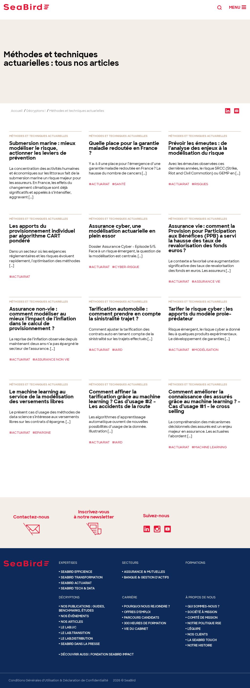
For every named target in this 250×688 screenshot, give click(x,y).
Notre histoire (200, 645)
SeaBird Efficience (76, 572)
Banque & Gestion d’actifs (146, 577)
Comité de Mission (203, 618)
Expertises (68, 563)
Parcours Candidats (141, 618)
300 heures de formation (145, 623)
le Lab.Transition (75, 633)
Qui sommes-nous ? (203, 606)
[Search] (219, 7)
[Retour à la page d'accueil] (26, 7)
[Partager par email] (236, 110)
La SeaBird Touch (202, 640)
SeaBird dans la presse (80, 644)
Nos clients (198, 634)
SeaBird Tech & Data (78, 588)
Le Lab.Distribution (77, 638)
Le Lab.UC (68, 627)
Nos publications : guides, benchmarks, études (82, 608)
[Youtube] (167, 530)
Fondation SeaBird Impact (112, 654)
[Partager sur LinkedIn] (227, 110)
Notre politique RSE (204, 623)
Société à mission (202, 612)
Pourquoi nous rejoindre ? (147, 606)
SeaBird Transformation (82, 577)
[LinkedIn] (147, 530)
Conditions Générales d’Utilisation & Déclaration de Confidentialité (58, 680)
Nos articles (72, 622)
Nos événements (75, 616)
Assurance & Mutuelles (144, 572)
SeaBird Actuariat (76, 583)
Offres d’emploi (137, 612)
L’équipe (194, 629)
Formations (195, 563)
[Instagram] (157, 530)
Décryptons (69, 597)
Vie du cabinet (136, 629)
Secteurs (130, 563)
